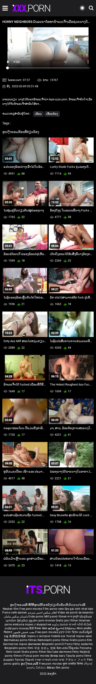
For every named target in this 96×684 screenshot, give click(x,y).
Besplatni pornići (53, 644)
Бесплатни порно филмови (22, 644)
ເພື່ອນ (38, 114)
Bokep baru (57, 655)
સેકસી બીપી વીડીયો (80, 624)
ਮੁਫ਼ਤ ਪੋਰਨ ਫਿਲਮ (69, 632)
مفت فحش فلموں (24, 632)
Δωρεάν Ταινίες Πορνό (18, 659)
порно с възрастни (38, 624)
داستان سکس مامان (16, 616)
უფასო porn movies (42, 620)
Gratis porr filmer (67, 620)
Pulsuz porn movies (36, 655)
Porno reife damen (14, 612)
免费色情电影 (18, 636)
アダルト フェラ (75, 659)
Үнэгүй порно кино (79, 636)
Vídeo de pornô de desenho (76, 612)
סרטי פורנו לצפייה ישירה (50, 659)
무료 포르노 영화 (45, 648)
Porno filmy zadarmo (79, 644)
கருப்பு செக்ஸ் (60, 624)
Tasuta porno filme (78, 655)
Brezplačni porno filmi (19, 648)
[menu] (5, 8)
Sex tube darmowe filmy (63, 651)
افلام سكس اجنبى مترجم (42, 612)
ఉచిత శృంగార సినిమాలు (62, 628)
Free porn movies (31, 608)
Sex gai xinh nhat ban (79, 608)
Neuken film (11, 608)
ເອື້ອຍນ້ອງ (52, 114)
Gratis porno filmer (34, 651)
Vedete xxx (58, 636)
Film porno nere (53, 608)
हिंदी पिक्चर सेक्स (38, 628)
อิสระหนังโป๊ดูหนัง (68, 648)
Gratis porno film (81, 640)
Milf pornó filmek (55, 616)
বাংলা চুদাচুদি (73, 616)
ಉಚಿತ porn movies (17, 628)
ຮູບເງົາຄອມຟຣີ (30, 663)
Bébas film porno (58, 667)
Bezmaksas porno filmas (21, 640)
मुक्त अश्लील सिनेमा (73, 663)
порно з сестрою (39, 636)
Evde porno (35, 616)
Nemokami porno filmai (54, 640)
